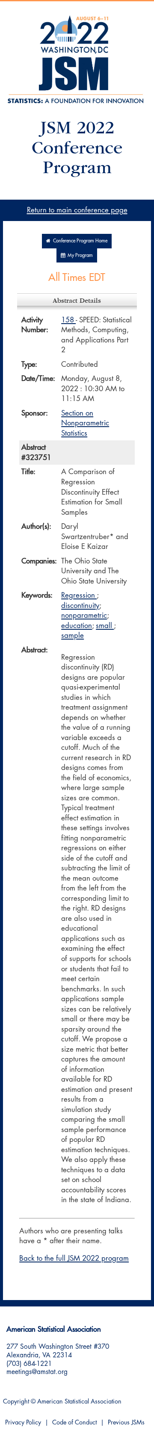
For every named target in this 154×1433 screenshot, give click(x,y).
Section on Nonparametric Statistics (85, 423)
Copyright (16, 1401)
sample (72, 635)
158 (68, 320)
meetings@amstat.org (37, 1371)
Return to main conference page (77, 210)
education (76, 625)
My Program (79, 255)
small (105, 625)
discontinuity (80, 605)
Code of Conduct (74, 1422)
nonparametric (84, 615)
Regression (79, 595)
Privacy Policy (23, 1422)
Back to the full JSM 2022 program (74, 1258)
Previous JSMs (126, 1422)
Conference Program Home (78, 241)
